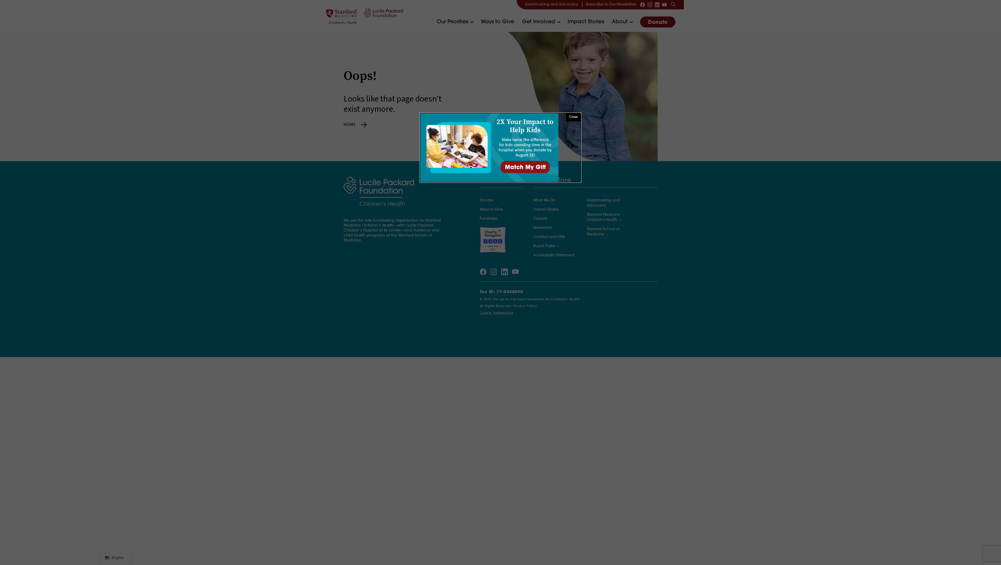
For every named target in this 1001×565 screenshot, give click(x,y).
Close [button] (573, 117)
